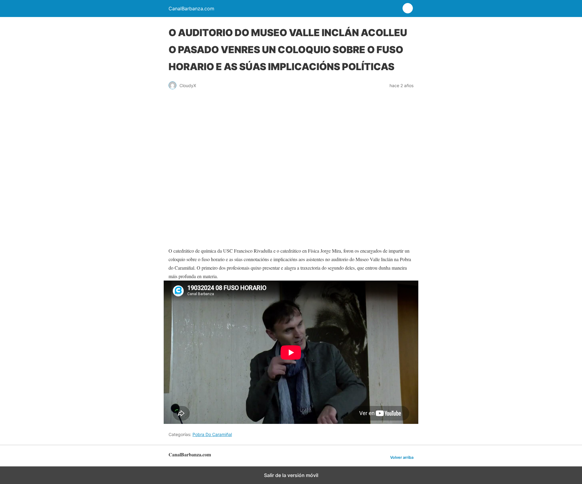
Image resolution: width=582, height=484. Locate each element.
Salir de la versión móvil (291, 475)
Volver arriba (401, 457)
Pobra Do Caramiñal (212, 434)
